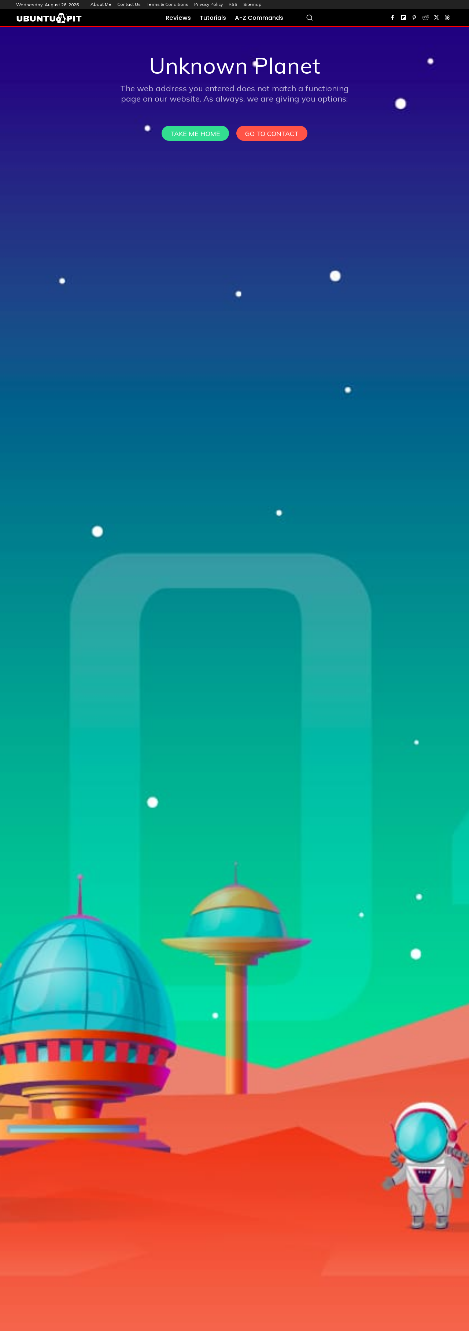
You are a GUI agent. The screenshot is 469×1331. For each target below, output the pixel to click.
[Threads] (447, 17)
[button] (309, 17)
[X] (436, 17)
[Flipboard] (403, 17)
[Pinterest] (414, 17)
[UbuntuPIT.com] (49, 18)
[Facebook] (392, 17)
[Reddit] (425, 17)
